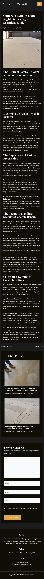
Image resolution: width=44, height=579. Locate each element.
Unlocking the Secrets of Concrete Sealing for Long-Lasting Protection (21, 389)
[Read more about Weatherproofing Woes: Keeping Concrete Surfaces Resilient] (22, 411)
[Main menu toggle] (39, 4)
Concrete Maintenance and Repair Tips (22, 393)
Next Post (39, 346)
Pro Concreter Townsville (15, 4)
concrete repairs (29, 106)
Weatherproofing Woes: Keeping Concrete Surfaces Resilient (19, 427)
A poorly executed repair (11, 299)
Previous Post (6, 346)
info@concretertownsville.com (22, 564)
